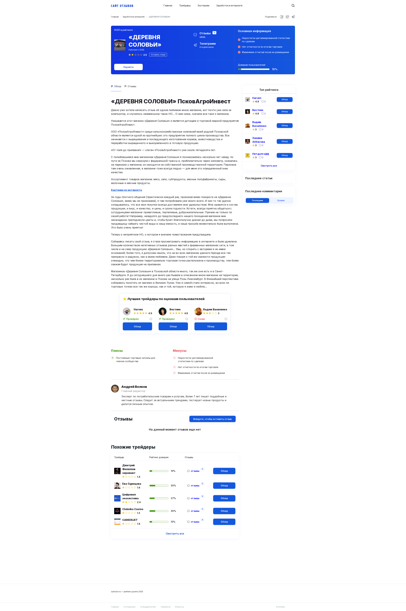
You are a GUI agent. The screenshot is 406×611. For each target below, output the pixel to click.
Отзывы (132, 86)
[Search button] (293, 5)
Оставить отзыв (158, 54)
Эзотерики (203, 5)
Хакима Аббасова (258, 139)
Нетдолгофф (260, 153)
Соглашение (129, 607)
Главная (168, 5)
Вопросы (179, 607)
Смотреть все (175, 533)
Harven (138, 309)
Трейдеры (185, 5)
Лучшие (281, 200)
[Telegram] (293, 17)
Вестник (175, 309)
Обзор (117, 86)
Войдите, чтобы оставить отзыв (212, 419)
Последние (257, 200)
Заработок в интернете (229, 5)
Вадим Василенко (215, 309)
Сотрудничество (148, 607)
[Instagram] (287, 17)
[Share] (282, 17)
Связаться (165, 607)
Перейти (128, 67)
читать (202, 37)
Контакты (280, 607)
